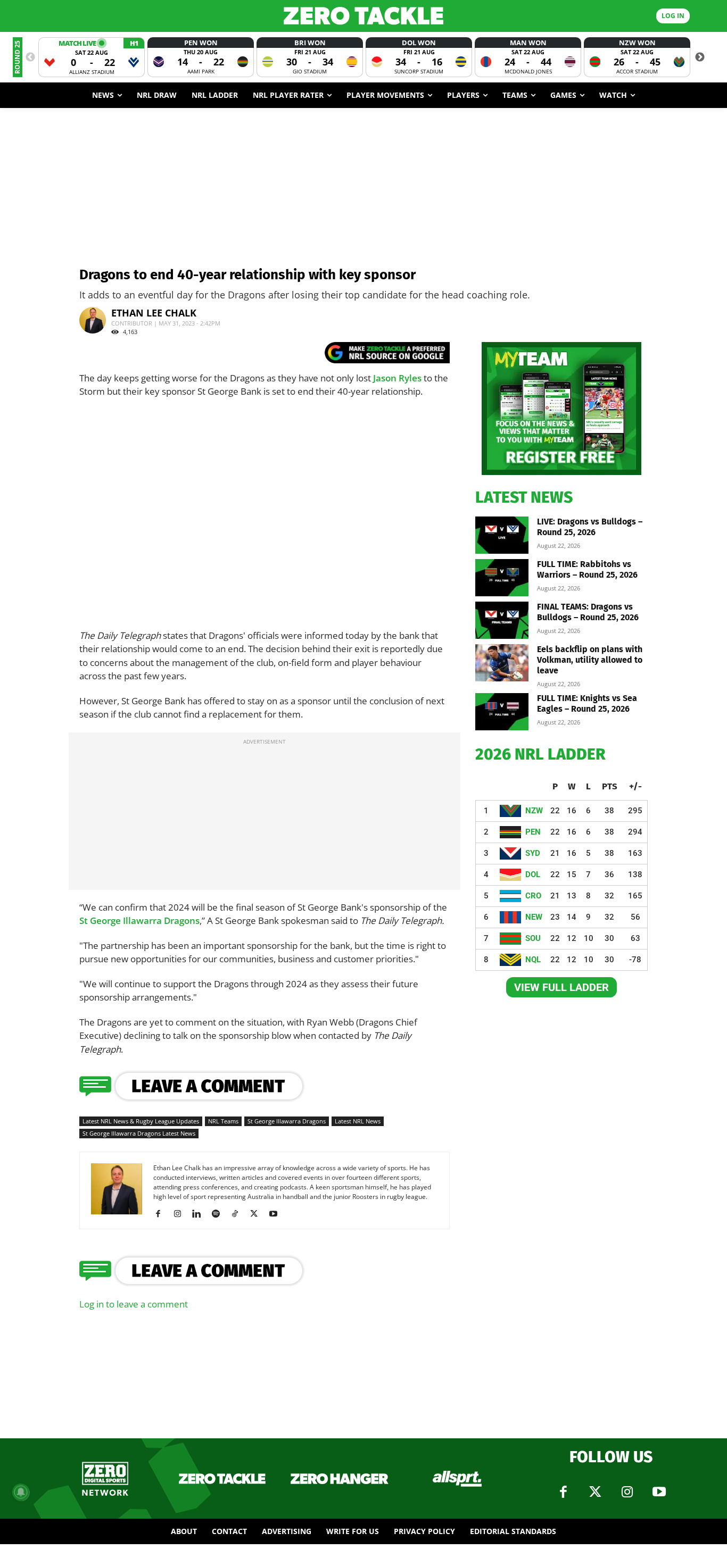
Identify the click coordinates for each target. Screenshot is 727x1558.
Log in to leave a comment (133, 1304)
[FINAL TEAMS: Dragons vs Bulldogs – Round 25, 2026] (501, 620)
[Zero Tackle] (363, 15)
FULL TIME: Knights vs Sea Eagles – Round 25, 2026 (587, 703)
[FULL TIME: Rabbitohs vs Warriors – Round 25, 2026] (501, 577)
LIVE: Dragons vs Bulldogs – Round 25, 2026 (589, 526)
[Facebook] (162, 1213)
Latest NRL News (358, 1121)
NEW (533, 917)
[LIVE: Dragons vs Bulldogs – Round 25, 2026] (501, 535)
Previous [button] (30, 57)
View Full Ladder (561, 987)
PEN (533, 832)
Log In (673, 15)
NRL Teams (223, 1121)
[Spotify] (219, 1213)
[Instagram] (181, 1213)
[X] (258, 1213)
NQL (533, 959)
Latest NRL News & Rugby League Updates (140, 1121)
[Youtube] (277, 1213)
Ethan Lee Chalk (153, 312)
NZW (534, 810)
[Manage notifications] (20, 1492)
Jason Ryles (397, 378)
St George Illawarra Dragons (139, 920)
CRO (533, 896)
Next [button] (700, 57)
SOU (533, 938)
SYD (532, 853)
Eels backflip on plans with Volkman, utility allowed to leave (589, 660)
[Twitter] (595, 1492)
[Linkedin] (200, 1213)
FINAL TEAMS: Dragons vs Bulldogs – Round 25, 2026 (588, 612)
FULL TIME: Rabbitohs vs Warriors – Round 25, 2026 (587, 569)
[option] (91, 57)
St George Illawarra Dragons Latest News (138, 1133)
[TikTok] (238, 1213)
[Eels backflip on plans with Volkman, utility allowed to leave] (501, 662)
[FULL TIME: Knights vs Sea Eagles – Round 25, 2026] (501, 711)
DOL (532, 874)
